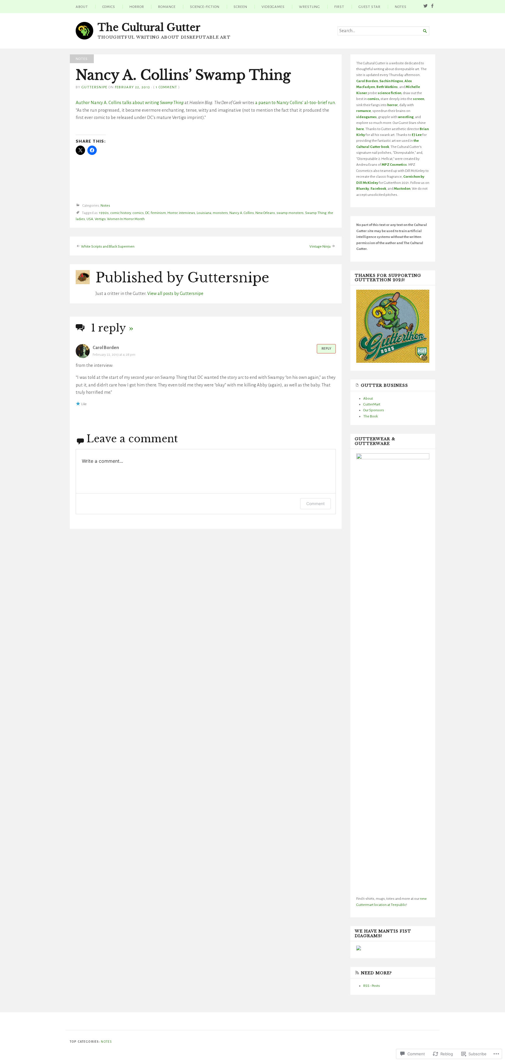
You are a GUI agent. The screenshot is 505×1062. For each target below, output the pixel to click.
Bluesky (362, 189)
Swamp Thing (315, 213)
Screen (240, 7)
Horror (136, 7)
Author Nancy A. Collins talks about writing (130, 102)
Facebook (378, 189)
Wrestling (309, 7)
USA (90, 219)
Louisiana (204, 213)
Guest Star (370, 7)
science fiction (389, 93)
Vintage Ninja (320, 246)
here (360, 129)
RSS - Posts (371, 986)
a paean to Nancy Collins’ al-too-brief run (295, 102)
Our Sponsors (373, 410)
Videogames (273, 7)
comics (138, 213)
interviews (187, 213)
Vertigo (100, 219)
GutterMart (371, 404)
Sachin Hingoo (391, 81)
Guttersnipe (95, 87)
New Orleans (265, 213)
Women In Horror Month (126, 219)
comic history (120, 213)
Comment (315, 503)
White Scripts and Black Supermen (107, 246)
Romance (166, 7)
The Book (370, 416)
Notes (401, 7)
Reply (326, 348)
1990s (104, 213)
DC (147, 213)
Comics (108, 7)
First (339, 7)
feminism (158, 213)
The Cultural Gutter (149, 27)
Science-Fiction (204, 7)
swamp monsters (290, 213)
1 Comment (166, 87)
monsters (220, 213)
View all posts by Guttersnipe (175, 293)
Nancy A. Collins (241, 213)
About (82, 7)
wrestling (406, 117)
